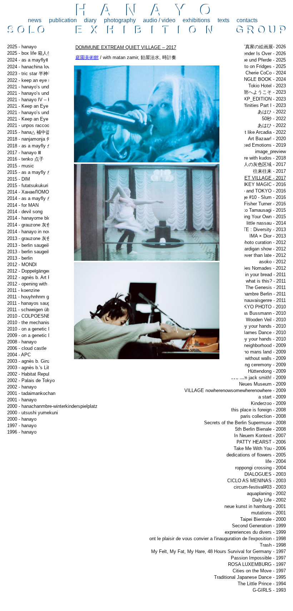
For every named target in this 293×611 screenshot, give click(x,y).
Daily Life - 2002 (269, 500)
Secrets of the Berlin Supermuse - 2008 (245, 422)
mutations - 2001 (268, 512)
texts (223, 20)
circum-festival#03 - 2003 (260, 487)
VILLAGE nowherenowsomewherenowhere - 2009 (235, 390)
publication (63, 20)
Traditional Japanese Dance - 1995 (250, 577)
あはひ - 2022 (272, 111)
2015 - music (20, 165)
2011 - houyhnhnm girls (31, 296)
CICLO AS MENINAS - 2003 (256, 480)
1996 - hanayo (21, 432)
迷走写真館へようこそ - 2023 (255, 92)
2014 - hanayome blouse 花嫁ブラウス (47, 218)
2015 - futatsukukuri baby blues (39, 185)
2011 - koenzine (23, 290)
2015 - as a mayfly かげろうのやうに (45, 172)
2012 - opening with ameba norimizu (44, 284)
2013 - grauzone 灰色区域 (33, 238)
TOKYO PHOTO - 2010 (261, 306)
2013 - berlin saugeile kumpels (38, 245)
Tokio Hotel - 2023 (267, 85)
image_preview (270, 151)
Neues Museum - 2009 (262, 384)
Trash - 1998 (273, 545)
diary (90, 20)
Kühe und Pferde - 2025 (261, 60)
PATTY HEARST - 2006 (261, 442)
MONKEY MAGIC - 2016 (260, 184)
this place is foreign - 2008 (258, 409)
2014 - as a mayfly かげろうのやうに (45, 198)
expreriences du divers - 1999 (255, 532)
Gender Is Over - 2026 (263, 53)
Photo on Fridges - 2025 (261, 66)
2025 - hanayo (21, 46)
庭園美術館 (87, 57)
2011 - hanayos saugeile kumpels (41, 303)
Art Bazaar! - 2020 (267, 138)
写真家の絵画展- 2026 (263, 46)
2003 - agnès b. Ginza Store (36, 361)
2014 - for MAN (23, 205)
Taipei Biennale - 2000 (263, 519)
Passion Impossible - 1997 (258, 558)
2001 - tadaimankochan (31, 393)
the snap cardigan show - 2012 (254, 248)
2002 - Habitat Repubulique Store (41, 374)
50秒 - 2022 (274, 118)
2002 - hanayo (21, 387)
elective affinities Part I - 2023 (255, 105)
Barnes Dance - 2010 (264, 332)
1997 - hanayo (21, 425)
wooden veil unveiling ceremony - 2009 (246, 364)
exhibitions (196, 20)
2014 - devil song (25, 211)
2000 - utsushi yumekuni (32, 412)
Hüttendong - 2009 (267, 371)
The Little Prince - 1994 (262, 583)
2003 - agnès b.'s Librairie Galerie (41, 367)
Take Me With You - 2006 (260, 448)
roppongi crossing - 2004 (260, 467)
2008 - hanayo (21, 341)
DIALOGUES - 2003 (265, 474)
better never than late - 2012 (257, 255)
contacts (247, 20)
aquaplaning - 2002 (266, 493)
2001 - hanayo (21, 399)
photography (120, 20)
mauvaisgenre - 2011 (264, 300)
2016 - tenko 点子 (25, 159)
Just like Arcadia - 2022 (261, 132)
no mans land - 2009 (265, 352)
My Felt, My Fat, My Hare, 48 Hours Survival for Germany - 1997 (218, 551)
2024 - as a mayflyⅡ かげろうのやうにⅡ (48, 60)
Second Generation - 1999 (259, 525)
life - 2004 (275, 461)
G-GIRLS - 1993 (269, 590)
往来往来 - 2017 (269, 171)
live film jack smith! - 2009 (258, 377)
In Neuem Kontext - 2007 (260, 435)
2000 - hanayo (21, 419)
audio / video (159, 20)
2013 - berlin (20, 258)
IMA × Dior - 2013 (267, 236)
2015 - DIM (18, 179)
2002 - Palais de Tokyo (31, 380)
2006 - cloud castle (26, 348)
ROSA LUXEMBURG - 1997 (257, 564)
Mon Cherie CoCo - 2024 (260, 72)
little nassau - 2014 (266, 223)
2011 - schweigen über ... (33, 309)
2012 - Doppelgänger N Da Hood (40, 271)
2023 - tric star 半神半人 (32, 73)
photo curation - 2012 (264, 242)
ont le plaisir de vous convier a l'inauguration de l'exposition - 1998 (217, 538)
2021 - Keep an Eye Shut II (35, 106)
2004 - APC (19, 354)
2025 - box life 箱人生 (29, 53)
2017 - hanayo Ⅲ (24, 152)
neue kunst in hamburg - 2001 (255, 506)
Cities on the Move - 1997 (259, 570)
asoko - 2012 (272, 261)
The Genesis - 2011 (265, 287)
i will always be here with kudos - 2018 (246, 158)
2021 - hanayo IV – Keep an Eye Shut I (48, 99)
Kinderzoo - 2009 (268, 403)
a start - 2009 (272, 397)
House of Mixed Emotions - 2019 (252, 145)
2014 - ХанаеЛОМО (28, 192)
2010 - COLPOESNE (28, 316)
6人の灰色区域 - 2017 (263, 164)
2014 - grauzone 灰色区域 (33, 225)
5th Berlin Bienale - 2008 (260, 429)
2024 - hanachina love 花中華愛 (40, 66)
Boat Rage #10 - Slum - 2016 (256, 197)
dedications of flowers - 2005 (256, 455)
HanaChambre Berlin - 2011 (257, 294)
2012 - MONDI (22, 264)
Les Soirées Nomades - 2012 (256, 268)
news (34, 20)
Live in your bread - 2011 (260, 274)
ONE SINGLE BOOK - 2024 (257, 79)
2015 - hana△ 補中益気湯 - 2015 (40, 132)
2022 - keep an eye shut (32, 80)
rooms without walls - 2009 (258, 358)
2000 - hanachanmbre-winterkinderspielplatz (52, 406)
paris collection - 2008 (263, 416)
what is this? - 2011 (266, 281)
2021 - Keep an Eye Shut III (36, 119)
